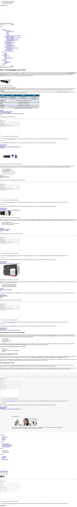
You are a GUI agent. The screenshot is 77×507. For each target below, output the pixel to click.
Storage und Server (5, 443)
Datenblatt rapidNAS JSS (2, 229)
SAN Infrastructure (8, 41)
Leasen (6, 53)
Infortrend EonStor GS (11, 40)
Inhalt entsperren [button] (3, 145)
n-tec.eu (1, 67)
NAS (8, 33)
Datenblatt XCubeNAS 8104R (6, 112)
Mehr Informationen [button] (3, 144)
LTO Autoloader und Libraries (12, 47)
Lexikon (3, 439)
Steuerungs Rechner (10, 50)
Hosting (26, 368)
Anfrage (21, 113)
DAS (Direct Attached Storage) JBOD (13, 35)
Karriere (3, 64)
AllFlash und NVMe (10, 31)
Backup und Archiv (8, 46)
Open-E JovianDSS (10, 38)
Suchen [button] (12, 24)
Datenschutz (4, 457)
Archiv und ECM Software (7, 445)
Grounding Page (5, 459)
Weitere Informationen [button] (4, 295)
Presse (6, 56)
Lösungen (4, 29)
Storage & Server (8, 30)
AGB (3, 458)
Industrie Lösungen (8, 49)
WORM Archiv (9, 48)
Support (6, 63)
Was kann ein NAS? (6, 446)
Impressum (4, 456)
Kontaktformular (7, 62)
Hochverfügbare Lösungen (9, 36)
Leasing (22, 368)
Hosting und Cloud (8, 43)
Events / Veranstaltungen (9, 57)
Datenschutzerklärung (10, 138)
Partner (3, 437)
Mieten (6, 52)
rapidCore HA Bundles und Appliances (14, 37)
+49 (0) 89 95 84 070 (4, 5)
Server (8, 34)
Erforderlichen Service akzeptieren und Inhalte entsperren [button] (10, 146)
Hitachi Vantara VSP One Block (12, 39)
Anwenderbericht (9, 289)
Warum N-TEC (7, 55)
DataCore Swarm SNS (11, 45)
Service (3, 51)
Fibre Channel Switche (11, 42)
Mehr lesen (2, 147)
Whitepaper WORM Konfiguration (13, 113)
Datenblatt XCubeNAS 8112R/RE (4, 111)
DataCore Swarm (10, 44)
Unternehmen (4, 54)
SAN (8, 32)
